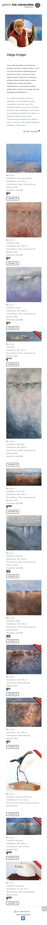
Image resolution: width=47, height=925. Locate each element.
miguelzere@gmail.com (23, 914)
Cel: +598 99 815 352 (23, 911)
